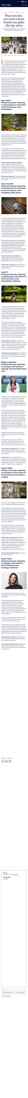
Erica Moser (15, 874)
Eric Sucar (5, 878)
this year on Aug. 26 (10, 243)
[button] (14, 122)
